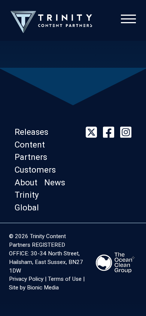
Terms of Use (65, 279)
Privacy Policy (26, 279)
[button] (34, 132)
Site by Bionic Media (34, 287)
